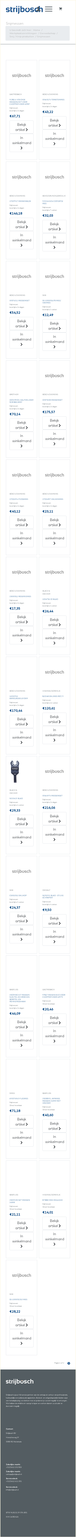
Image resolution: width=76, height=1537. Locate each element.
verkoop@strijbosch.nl (14, 1474)
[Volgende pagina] (67, 1363)
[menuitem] (36, 8)
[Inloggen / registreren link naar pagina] (36, 8)
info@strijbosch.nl (12, 1490)
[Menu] (46, 8)
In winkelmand (21, 140)
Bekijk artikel (20, 127)
